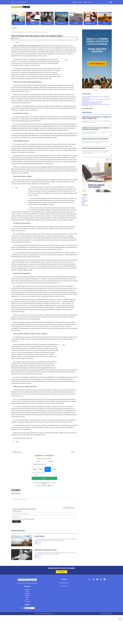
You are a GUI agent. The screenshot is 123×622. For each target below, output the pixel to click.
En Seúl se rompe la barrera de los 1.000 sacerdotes (92, 101)
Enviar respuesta (67, 507)
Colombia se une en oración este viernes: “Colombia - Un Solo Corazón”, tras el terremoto (96, 128)
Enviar (16, 521)
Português (74, 2)
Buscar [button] (96, 90)
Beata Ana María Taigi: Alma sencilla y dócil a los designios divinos (37, 35)
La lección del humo (39, 536)
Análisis (14, 28)
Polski (89, 2)
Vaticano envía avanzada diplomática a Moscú (91, 103)
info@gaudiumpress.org (64, 582)
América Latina (85, 197)
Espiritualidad (85, 200)
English (85, 2)
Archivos (22, 608)
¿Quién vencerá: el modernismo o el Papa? (45, 550)
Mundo (83, 202)
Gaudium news (14, 32)
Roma (83, 204)
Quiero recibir (61, 571)
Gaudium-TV (84, 201)
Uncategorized (85, 205)
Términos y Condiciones (106, 613)
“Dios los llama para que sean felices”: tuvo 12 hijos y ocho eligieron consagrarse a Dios (96, 117)
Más (36, 543)
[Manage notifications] (120, 619)
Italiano (80, 2)
